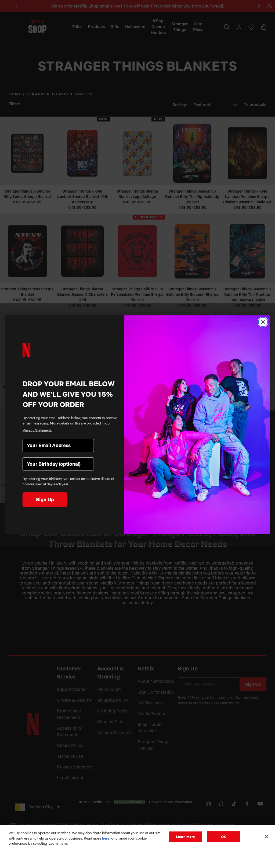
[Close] (266, 837)
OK (223, 836)
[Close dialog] (262, 321)
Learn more (185, 836)
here (105, 838)
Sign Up (45, 499)
